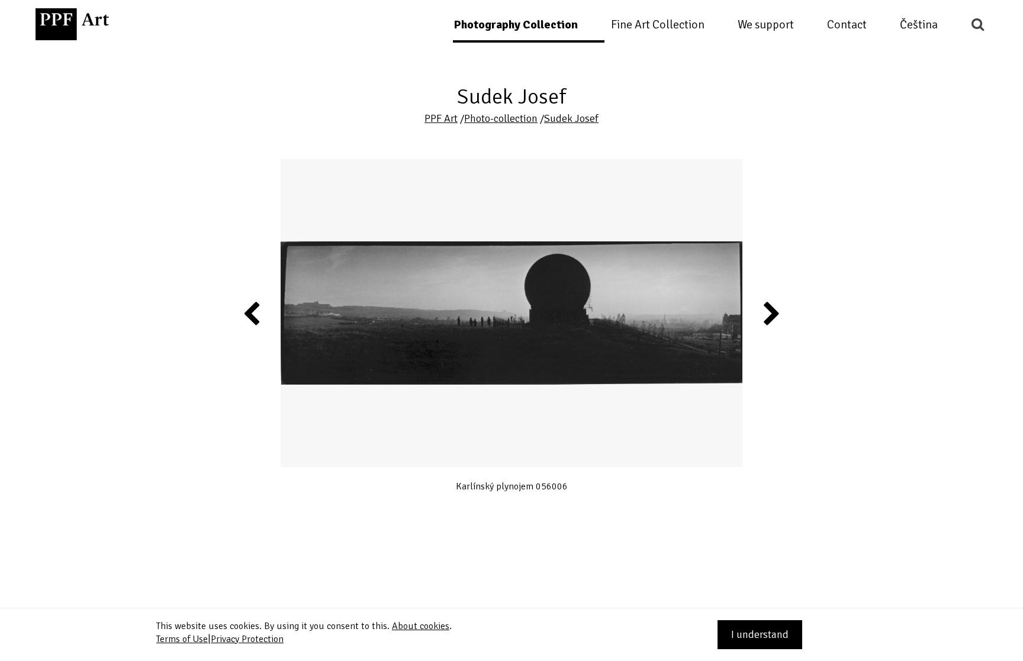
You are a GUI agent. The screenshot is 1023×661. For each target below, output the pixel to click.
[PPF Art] (72, 24)
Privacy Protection (247, 639)
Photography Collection (515, 24)
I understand (760, 634)
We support (766, 24)
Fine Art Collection (657, 24)
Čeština (919, 24)
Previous (252, 313)
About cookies (420, 626)
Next (771, 313)
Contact (847, 24)
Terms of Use (182, 639)
